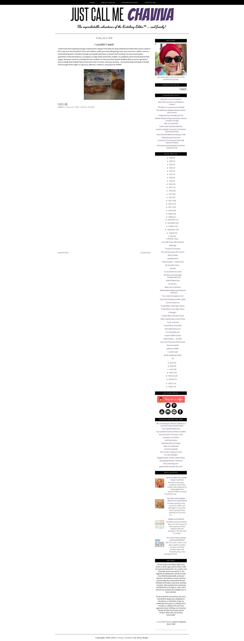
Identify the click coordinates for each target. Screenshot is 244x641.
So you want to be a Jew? (173, 272)
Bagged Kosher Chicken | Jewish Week (171, 458)
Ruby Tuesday (173, 255)
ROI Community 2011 (171, 464)
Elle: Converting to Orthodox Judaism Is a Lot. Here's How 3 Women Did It (171, 424)
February (171, 376)
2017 (171, 187)
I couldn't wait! (173, 352)
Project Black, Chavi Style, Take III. (173, 306)
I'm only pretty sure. (173, 332)
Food (77, 107)
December (172, 220)
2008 (170, 217)
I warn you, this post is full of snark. (172, 342)
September (171, 230)
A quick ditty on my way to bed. (173, 316)
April (172, 369)
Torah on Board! (173, 322)
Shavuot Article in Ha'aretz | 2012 (171, 434)
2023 (171, 168)
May (171, 366)
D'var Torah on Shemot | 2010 (171, 452)
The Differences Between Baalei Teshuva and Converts (171, 111)
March (171, 372)
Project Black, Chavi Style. (173, 325)
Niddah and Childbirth (176, 519)
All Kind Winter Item (173, 280)
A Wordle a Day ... (172, 239)
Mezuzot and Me (173, 345)
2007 (170, 383)
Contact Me (150, 2)
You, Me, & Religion (171, 455)
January (171, 379)
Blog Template (126, 637)
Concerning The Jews (164, 622)
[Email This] (59, 104)
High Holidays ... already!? (173, 339)
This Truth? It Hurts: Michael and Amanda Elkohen (176, 539)
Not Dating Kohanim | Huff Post (171, 461)
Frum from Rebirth (171, 449)
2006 (170, 387)
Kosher (91, 107)
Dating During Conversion (171, 137)
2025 (171, 161)
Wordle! (173, 268)
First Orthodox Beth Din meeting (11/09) (171, 134)
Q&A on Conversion (171, 123)
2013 (170, 200)
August (171, 233)
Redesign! (172, 245)
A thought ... (173, 312)
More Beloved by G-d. (173, 329)
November (172, 223)
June (171, 363)
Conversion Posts (129, 2)
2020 (171, 178)
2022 (171, 171)
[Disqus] (104, 152)
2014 (171, 197)
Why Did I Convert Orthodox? (171, 99)
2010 (170, 210)
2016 (171, 191)
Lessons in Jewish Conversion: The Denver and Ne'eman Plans (171, 130)
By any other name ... (172, 265)
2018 (171, 184)
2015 (171, 194)
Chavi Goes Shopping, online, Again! (173, 299)
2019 (171, 181)
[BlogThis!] (61, 104)
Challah (69, 107)
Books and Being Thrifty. (173, 355)
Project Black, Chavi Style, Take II (172, 309)
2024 (171, 164)
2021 (171, 174)
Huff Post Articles (171, 440)
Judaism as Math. (173, 349)
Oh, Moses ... (172, 284)
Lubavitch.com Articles (171, 437)
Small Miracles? (172, 258)
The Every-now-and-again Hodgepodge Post (173, 276)
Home (92, 2)
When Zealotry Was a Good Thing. (173, 319)
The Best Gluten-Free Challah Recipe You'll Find (176, 479)
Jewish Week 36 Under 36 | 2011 (171, 466)
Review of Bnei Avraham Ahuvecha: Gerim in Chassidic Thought (171, 119)
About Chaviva (108, 2)
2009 (170, 214)
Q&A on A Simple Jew (171, 446)
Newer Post (63, 253)
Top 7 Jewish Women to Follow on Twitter (171, 432)
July (171, 236)
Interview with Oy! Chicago (171, 443)
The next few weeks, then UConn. (173, 252)
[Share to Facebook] (66, 104)
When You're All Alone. (173, 287)
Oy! (173, 358)
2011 (170, 207)
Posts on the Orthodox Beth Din (170, 126)
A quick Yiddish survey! (173, 335)
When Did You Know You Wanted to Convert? (171, 103)
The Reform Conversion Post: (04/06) (171, 107)
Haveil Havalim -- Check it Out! (173, 262)
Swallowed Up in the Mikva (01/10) (171, 115)
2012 (170, 204)
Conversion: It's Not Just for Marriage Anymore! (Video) (171, 141)
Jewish (83, 107)
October (171, 226)
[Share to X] (64, 104)
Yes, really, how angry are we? (173, 296)
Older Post (145, 253)
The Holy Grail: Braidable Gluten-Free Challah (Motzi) (177, 499)
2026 (171, 158)
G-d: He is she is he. (173, 303)
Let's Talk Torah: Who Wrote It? (173, 242)
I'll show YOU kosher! (172, 249)
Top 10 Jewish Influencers (171, 429)
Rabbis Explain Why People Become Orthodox (173, 291)
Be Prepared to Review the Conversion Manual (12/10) (171, 146)
